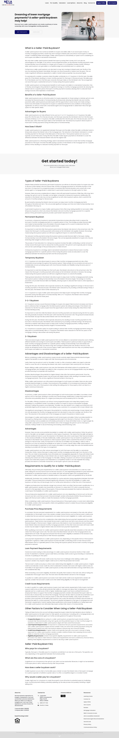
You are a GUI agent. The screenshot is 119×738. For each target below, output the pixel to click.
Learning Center (88, 696)
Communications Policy (90, 727)
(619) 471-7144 (44, 703)
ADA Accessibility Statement (92, 716)
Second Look (87, 721)
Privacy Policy (87, 724)
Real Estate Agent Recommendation (94, 719)
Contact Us (87, 699)
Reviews (86, 707)
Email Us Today (44, 705)
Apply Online (87, 702)
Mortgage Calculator (90, 710)
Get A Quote (87, 705)
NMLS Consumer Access (90, 713)
